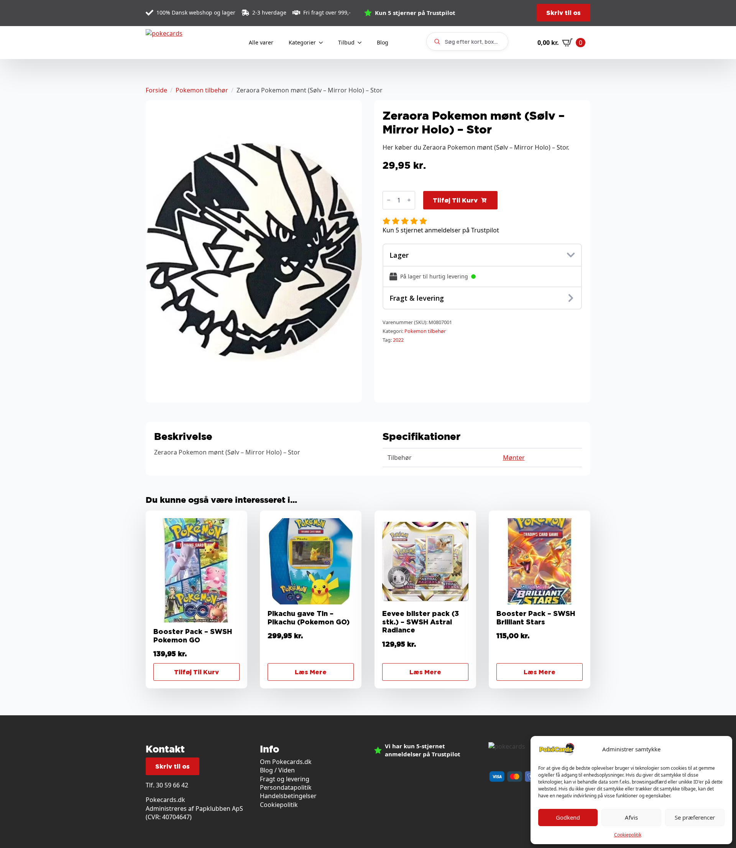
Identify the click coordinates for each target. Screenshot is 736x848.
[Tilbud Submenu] (362, 42)
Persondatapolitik (286, 787)
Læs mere (311, 672)
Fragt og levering (284, 779)
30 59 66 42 (172, 785)
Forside (156, 90)
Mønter (514, 457)
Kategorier (302, 42)
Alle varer (261, 42)
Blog (382, 42)
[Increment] (409, 200)
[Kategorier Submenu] (323, 42)
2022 (398, 339)
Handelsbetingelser (288, 796)
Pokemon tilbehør (202, 90)
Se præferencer (695, 817)
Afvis (631, 817)
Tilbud (346, 42)
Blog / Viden (277, 770)
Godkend (568, 817)
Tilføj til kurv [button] (196, 672)
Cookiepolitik (627, 835)
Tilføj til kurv (455, 200)
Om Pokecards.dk (286, 761)
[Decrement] (388, 200)
